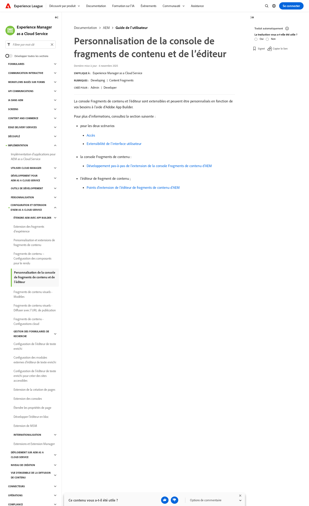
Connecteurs (16, 486)
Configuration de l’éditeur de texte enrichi (35, 346)
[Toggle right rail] (252, 17)
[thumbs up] (165, 500)
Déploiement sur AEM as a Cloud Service (27, 455)
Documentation (85, 27)
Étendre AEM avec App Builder (32, 217)
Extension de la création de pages (34, 390)
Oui (262, 38)
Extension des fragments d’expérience (29, 229)
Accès (91, 135)
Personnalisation (22, 197)
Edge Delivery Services (22, 127)
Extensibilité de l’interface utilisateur (114, 143)
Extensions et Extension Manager (34, 444)
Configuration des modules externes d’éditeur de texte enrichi (35, 359)
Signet (261, 48)
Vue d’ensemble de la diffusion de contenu (31, 475)
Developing (98, 80)
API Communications (20, 91)
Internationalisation (27, 434)
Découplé (14, 136)
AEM (106, 27)
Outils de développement (27, 188)
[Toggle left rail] (57, 17)
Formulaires (16, 64)
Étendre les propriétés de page (32, 408)
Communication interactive (25, 73)
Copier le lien (280, 48)
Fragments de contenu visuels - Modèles (33, 294)
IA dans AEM (15, 100)
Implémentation (18, 145)
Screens (13, 109)
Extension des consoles (28, 399)
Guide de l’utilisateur (132, 27)
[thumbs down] (174, 500)
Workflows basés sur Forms (26, 82)
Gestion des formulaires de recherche (31, 334)
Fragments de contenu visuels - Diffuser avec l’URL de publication (35, 307)
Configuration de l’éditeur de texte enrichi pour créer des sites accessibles (35, 376)
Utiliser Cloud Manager (26, 168)
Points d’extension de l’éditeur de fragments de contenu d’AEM (133, 187)
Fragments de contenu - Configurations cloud (28, 321)
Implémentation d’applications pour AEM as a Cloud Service (33, 156)
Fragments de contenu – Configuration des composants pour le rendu (32, 258)
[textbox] (30, 44)
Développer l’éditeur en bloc (31, 417)
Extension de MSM (25, 426)
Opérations (15, 495)
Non (273, 38)
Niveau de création (23, 465)
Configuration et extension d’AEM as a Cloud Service (28, 207)
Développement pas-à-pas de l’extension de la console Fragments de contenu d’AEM (149, 165)
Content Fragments (121, 80)
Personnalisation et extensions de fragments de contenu (34, 242)
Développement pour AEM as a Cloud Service (25, 178)
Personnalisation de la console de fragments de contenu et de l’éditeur (34, 277)
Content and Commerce (23, 118)
